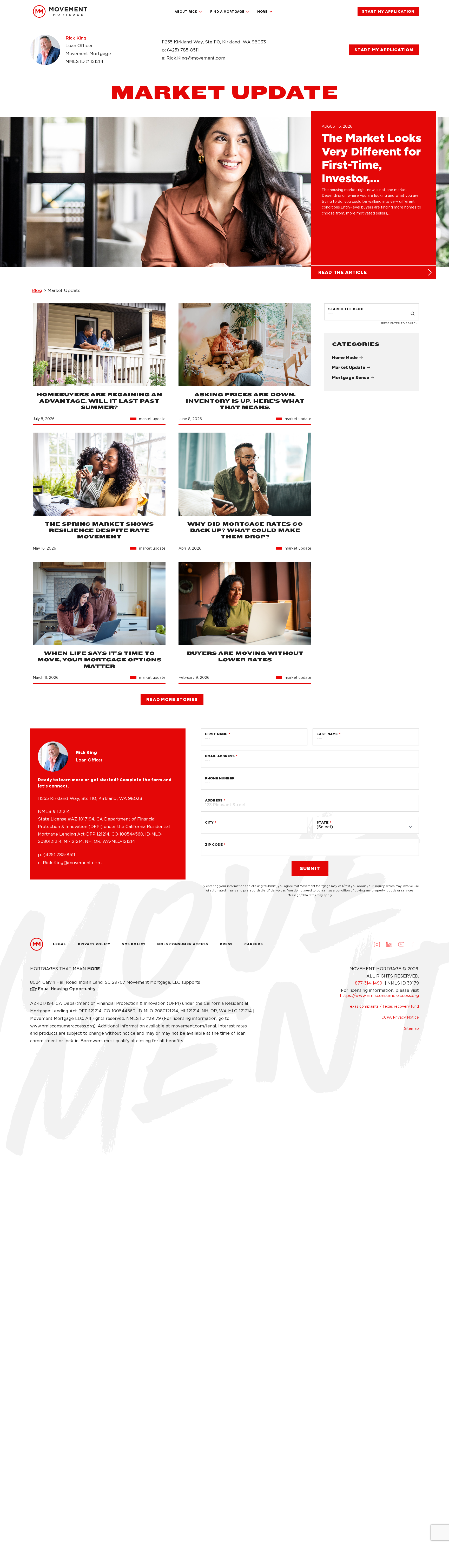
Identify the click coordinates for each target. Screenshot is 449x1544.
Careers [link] (253, 944)
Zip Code (214, 844)
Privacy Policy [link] (94, 944)
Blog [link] (37, 290)
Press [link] (226, 944)
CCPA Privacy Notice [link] (400, 1017)
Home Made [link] (345, 357)
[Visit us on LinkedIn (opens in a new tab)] (389, 944)
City (209, 822)
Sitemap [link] (411, 1028)
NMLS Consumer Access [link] (182, 944)
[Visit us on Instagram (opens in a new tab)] (376, 944)
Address (213, 800)
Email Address (220, 756)
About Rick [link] (186, 12)
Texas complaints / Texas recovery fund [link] (383, 1006)
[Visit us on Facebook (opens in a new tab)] (413, 944)
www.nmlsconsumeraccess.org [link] (62, 1026)
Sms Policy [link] (134, 944)
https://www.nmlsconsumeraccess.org (379, 995)
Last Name (327, 734)
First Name (216, 734)
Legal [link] (59, 944)
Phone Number (220, 778)
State (322, 822)
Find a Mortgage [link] (227, 12)
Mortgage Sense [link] (350, 377)
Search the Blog (346, 309)
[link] (60, 11)
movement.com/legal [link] (193, 1026)
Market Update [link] (348, 367)
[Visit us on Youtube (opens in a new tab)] (401, 944)
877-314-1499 (369, 983)
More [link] (262, 12)
